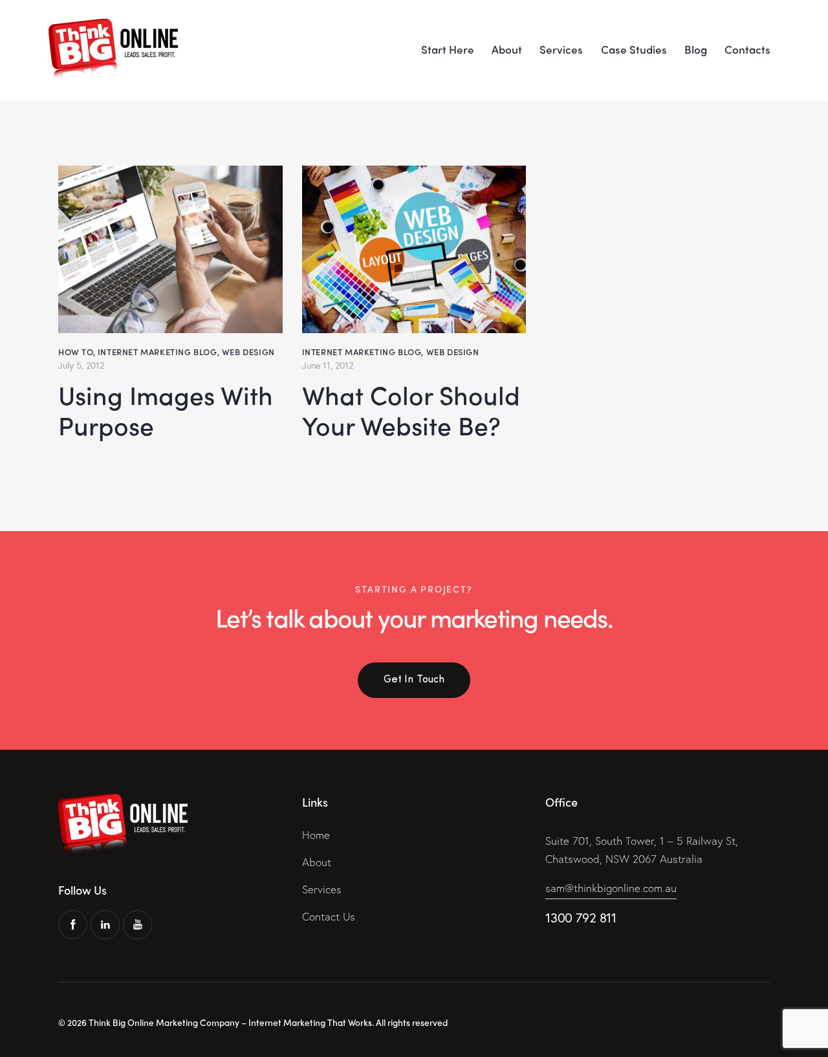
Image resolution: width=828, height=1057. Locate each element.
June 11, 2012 (327, 365)
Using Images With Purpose (165, 410)
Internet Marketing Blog (157, 351)
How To (75, 351)
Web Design (248, 351)
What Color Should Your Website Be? (411, 410)
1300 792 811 (580, 917)
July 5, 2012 (81, 365)
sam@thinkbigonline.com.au (611, 887)
